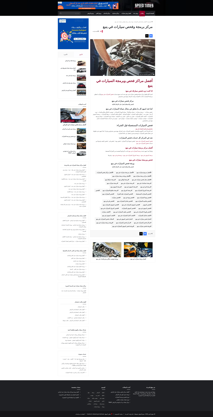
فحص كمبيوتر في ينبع (144, 208)
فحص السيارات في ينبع (107, 94)
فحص (97, 190)
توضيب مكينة (94, 398)
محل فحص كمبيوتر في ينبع (124, 219)
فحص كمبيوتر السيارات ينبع (110, 205)
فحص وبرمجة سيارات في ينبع (141, 160)
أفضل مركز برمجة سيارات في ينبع (139, 148)
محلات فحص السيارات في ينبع (104, 219)
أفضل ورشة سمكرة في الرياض (77, 220)
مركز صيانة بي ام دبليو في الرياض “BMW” (118, 402)
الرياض (98, 392)
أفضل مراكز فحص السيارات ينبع (139, 21)
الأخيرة (65, 54)
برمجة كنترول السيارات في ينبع (131, 155)
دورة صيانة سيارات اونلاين (69, 143)
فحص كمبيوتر (146, 205)
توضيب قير (102, 398)
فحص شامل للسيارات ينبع (124, 201)
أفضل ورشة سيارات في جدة (78, 186)
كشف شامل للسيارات (144, 215)
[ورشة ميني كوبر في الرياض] (81, 131)
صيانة (88, 398)
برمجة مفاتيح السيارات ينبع (110, 190)
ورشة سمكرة (81, 234)
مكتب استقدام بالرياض (79, 317)
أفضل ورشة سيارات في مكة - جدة (77, 170)
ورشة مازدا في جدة (71, 75)
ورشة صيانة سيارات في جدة (78, 174)
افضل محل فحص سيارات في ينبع (141, 179)
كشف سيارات (106, 212)
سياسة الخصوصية (118, 414)
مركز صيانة (102, 403)
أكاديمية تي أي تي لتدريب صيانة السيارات (75, 372)
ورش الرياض (90, 13)
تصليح (103, 395)
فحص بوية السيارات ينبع (143, 197)
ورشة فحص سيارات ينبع (143, 226)
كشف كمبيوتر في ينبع (108, 215)
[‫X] (147, 36)
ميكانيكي (89, 403)
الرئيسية (149, 21)
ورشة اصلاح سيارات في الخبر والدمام (76, 266)
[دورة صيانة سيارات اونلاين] (81, 146)
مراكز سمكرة (115, 13)
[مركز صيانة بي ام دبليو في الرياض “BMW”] (81, 153)
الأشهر (81, 54)
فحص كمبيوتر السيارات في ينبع (144, 141)
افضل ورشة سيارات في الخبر (78, 258)
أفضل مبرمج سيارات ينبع (143, 172)
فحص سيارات (116, 197)
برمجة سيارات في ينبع (127, 183)
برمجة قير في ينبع (117, 155)
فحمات (90, 401)
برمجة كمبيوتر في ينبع (147, 155)
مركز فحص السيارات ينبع (123, 222)
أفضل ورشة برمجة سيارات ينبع (121, 176)
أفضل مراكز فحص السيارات (104, 172)
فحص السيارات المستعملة (143, 194)
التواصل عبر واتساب (80, 414)
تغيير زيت (98, 395)
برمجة (93, 392)
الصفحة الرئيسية (150, 13)
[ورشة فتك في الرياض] (81, 63)
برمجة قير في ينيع (145, 187)
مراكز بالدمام (107, 13)
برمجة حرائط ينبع (110, 179)
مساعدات (95, 403)
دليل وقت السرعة (129, 414)
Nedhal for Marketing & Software (95, 414)
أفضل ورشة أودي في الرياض (69, 90)
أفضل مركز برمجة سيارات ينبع (142, 176)
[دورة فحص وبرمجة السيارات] (81, 139)
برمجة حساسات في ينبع (143, 183)
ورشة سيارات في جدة (79, 183)
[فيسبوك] (151, 36)
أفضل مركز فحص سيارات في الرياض (74, 125)
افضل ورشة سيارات (80, 241)
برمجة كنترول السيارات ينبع (142, 190)
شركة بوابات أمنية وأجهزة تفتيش (77, 337)
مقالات (142, 13)
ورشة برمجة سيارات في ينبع (104, 222)
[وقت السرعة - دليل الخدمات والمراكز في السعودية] (144, 5)
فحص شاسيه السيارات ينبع (143, 201)
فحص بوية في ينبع (128, 197)
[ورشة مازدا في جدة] (81, 78)
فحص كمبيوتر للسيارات (128, 208)
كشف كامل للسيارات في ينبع (126, 215)
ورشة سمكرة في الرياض (79, 225)
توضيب (91, 395)
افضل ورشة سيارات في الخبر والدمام (76, 272)
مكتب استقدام (81, 306)
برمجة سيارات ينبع (112, 183)
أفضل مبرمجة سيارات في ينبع (124, 172)
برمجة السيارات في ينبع (135, 151)
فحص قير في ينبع (108, 201)
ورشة (103, 406)
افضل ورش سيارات (126, 13)
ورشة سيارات (97, 406)
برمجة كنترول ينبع (126, 190)
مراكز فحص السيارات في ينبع (142, 222)
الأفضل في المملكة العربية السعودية (70, 397)
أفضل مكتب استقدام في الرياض (77, 309)
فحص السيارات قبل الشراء (124, 194)
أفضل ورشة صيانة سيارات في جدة (77, 179)
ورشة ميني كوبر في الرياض (69, 129)
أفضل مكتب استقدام (80, 315)
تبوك (89, 392)
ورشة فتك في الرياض (70, 60)
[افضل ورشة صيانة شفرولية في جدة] (81, 70)
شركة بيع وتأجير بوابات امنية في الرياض (75, 334)
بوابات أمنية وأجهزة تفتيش (78, 340)
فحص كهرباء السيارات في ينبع (142, 212)
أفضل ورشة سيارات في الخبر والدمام (76, 255)
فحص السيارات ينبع (108, 194)
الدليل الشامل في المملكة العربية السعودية (69, 394)
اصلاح (103, 392)
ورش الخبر (98, 13)
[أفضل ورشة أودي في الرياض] (81, 93)
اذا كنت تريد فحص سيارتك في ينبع (139, 91)
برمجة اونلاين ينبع (123, 179)
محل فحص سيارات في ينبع (143, 219)
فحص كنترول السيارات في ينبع (109, 208)
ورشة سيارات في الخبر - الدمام (77, 269)
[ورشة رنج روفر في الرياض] (81, 85)
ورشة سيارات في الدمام (79, 261)
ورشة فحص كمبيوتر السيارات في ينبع (122, 226)
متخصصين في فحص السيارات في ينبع (144, 129)
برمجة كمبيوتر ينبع (116, 187)
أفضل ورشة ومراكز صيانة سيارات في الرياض (68, 392)
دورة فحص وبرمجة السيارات (69, 136)
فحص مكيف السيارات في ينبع (121, 212)
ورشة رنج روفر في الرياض (69, 83)
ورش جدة (135, 13)
